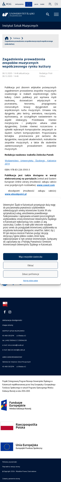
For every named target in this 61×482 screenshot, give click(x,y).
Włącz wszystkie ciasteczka (30, 256)
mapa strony (7, 325)
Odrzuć (30, 265)
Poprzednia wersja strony (11, 467)
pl (50, 4)
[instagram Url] (9, 312)
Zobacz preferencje (30, 273)
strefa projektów (19, 4)
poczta (36, 4)
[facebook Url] (5, 312)
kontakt (42, 4)
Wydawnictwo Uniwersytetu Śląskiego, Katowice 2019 (30, 162)
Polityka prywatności (9, 462)
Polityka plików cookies (30, 280)
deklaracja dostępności (12, 320)
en (56, 4)
